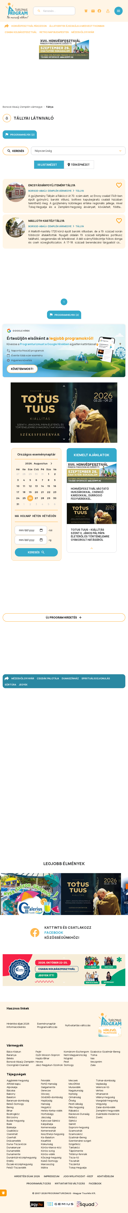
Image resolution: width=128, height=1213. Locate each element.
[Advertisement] (64, 271)
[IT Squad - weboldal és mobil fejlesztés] (87, 1204)
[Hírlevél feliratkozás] (86, 11)
